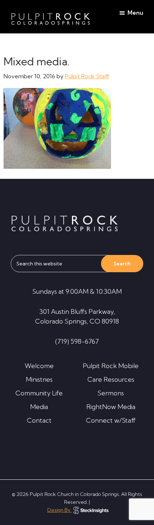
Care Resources (110, 379)
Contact (39, 420)
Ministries (39, 379)
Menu (135, 12)
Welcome (39, 366)
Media (39, 407)
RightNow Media (110, 407)
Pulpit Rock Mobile (111, 366)
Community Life (39, 393)
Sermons (110, 393)
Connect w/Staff (111, 420)
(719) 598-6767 (77, 341)
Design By (59, 510)
